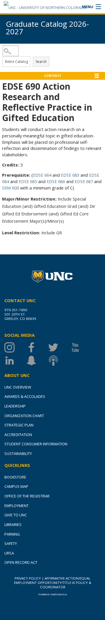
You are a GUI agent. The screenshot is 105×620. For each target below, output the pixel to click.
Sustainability (18, 453)
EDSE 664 (42, 175)
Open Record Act (20, 562)
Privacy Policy (28, 578)
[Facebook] (37, 347)
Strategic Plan (19, 425)
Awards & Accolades (24, 396)
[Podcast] (59, 360)
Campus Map (16, 486)
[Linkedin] (15, 360)
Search (41, 61)
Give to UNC (15, 515)
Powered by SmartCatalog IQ (52, 594)
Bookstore (15, 477)
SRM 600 (10, 188)
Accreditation (18, 434)
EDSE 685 (28, 181)
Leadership (15, 406)
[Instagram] (15, 347)
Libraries (13, 524)
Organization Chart (24, 415)
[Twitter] (59, 347)
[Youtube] (81, 347)
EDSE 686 (56, 181)
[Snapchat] (37, 360)
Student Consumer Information (35, 444)
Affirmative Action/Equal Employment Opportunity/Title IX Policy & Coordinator (52, 582)
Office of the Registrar (27, 496)
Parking (12, 534)
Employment (16, 505)
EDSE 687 (84, 181)
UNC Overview (17, 387)
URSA (9, 553)
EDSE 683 (70, 175)
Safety (10, 543)
